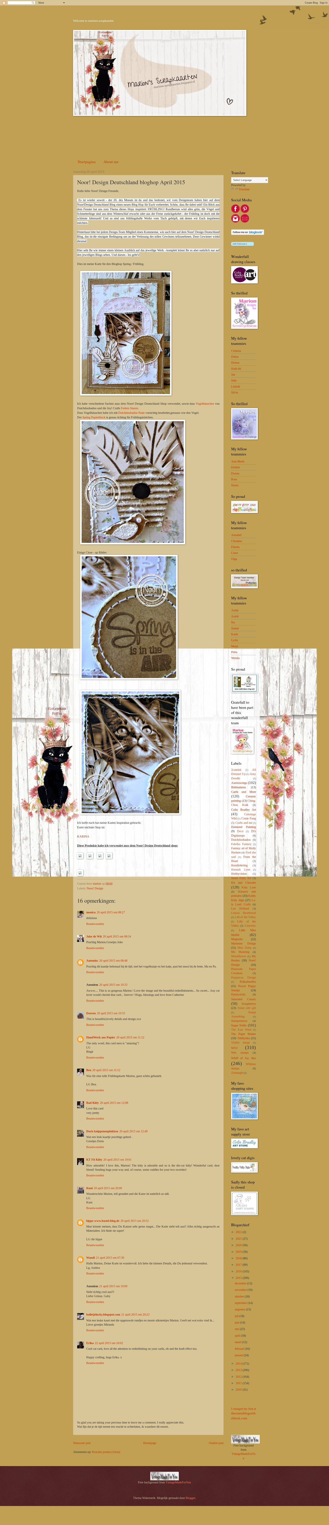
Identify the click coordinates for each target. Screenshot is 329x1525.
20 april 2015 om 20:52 (135, 1220)
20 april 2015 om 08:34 (117, 936)
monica (91, 912)
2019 (239, 1251)
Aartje (235, 610)
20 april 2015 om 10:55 (111, 1013)
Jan (233, 374)
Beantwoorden (95, 923)
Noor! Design (95, 888)
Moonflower (238, 956)
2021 (239, 1238)
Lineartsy (250, 925)
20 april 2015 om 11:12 (130, 1037)
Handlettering (239, 865)
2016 (239, 1271)
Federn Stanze (129, 408)
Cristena (236, 350)
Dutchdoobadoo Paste (131, 412)
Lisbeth (235, 386)
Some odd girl (247, 1008)
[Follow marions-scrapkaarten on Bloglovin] (247, 234)
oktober (240, 1296)
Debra (235, 356)
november (241, 1289)
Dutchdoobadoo (241, 839)
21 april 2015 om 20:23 (135, 1314)
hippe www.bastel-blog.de (102, 1220)
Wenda (235, 658)
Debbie (235, 467)
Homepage (149, 1443)
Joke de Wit (94, 936)
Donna (235, 362)
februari (240, 1348)
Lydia (234, 640)
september (241, 1303)
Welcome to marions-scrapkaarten (93, 20)
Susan (234, 485)
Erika (90, 1343)
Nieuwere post (82, 1443)
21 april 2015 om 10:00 (113, 1286)
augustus (240, 1309)
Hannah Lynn (240, 869)
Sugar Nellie (239, 1025)
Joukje (235, 628)
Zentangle (237, 1072)
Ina (233, 622)
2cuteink (236, 769)
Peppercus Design (243, 977)
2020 (239, 1245)
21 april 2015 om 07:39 (110, 1257)
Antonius (92, 960)
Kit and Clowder (243, 882)
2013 (239, 1370)
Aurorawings (239, 782)
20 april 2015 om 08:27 (111, 912)
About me (111, 161)
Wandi (90, 1257)
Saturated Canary (243, 999)
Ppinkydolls (238, 994)
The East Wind (241, 1029)
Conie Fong (248, 818)
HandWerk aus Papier (100, 1037)
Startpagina (87, 161)
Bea (88, 1070)
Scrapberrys (249, 1003)
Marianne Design (243, 943)
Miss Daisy (244, 947)
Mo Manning (240, 951)
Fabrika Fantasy (241, 844)
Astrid (235, 616)
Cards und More (243, 791)
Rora (234, 479)
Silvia (234, 392)
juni (237, 1322)
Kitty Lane (249, 887)
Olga (234, 559)
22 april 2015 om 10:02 (109, 1343)
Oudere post (216, 1443)
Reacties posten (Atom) (106, 1452)
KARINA (83, 836)
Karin (234, 634)
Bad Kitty (92, 1102)
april (238, 1335)
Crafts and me (243, 822)
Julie (234, 380)
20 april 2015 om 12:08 (114, 1102)
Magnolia (237, 939)
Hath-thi (236, 368)
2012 (239, 1376)
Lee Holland (240, 908)
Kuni (89, 1188)
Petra (234, 652)
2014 (239, 1363)
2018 (239, 1258)
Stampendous (239, 1020)
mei (237, 1329)
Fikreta (235, 547)
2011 (239, 1383)
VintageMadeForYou (178, 1482)
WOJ (234, 1048)
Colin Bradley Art (243, 809)
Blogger (190, 1498)
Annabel (236, 535)
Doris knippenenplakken (102, 1131)
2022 (239, 1232)
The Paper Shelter (243, 1034)
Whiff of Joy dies (243, 1058)
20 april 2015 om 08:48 (113, 960)
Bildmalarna (238, 787)
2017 (239, 1264)
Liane (234, 552)
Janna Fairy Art (241, 878)
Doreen (91, 1013)
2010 (239, 1389)
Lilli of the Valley (245, 917)
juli (237, 1316)
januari (239, 1355)
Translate (244, 189)
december (241, 1283)
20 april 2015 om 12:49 (133, 1131)
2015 (239, 1277)
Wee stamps (240, 1052)
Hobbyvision (239, 873)
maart (238, 1342)
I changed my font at (243, 1413)
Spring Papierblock (94, 417)
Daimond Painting (243, 827)
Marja (234, 646)
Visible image (240, 1042)
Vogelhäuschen (205, 403)
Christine (236, 541)
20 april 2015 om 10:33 (113, 984)
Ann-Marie (237, 461)
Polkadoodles (248, 981)
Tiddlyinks (243, 1038)
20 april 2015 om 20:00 (108, 1188)
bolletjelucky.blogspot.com (103, 1314)
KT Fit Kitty (94, 1159)
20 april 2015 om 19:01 (117, 1159)
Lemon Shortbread (243, 912)
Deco (240, 831)
